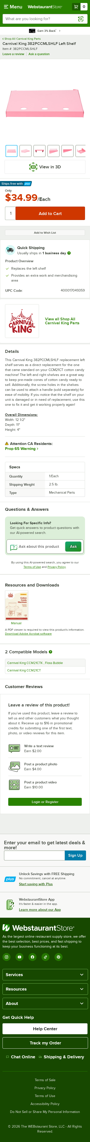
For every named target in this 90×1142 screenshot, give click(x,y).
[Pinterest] (58, 957)
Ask (73, 546)
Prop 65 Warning (20, 448)
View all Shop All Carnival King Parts (62, 321)
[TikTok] (46, 957)
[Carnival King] (22, 321)
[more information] (69, 253)
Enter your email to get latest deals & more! (44, 845)
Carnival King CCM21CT (24, 670)
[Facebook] (32, 957)
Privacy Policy (57, 567)
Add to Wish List (45, 232)
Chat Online (23, 1056)
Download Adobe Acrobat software (28, 633)
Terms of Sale (45, 1080)
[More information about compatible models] (50, 652)
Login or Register (45, 802)
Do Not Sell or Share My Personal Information (45, 1112)
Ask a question (39, 54)
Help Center (45, 1028)
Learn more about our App (40, 910)
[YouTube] (20, 957)
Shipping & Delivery (64, 1056)
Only (8, 190)
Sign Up (75, 855)
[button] (12, 151)
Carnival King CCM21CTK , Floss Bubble (35, 663)
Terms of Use (32, 567)
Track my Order (45, 1042)
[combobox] (45, 19)
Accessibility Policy (45, 1104)
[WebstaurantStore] (45, 928)
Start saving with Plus (36, 884)
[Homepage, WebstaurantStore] (45, 6)
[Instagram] (6, 957)
